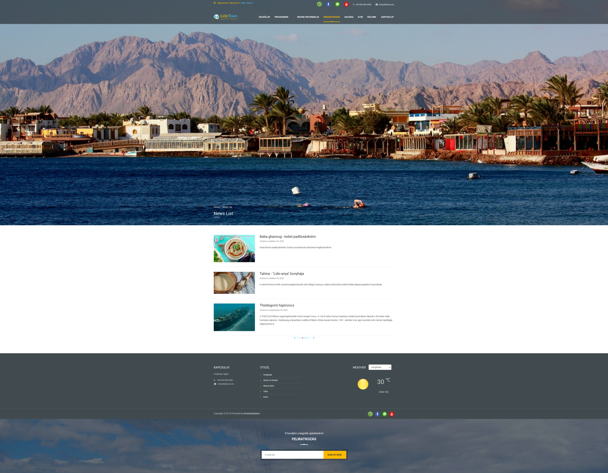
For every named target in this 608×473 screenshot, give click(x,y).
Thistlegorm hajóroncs (277, 305)
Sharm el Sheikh (270, 380)
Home (217, 207)
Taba (265, 391)
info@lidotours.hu (386, 4)
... (311, 338)
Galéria (348, 17)
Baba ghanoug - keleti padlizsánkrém (288, 237)
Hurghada (267, 375)
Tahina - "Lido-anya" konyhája (282, 274)
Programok (281, 17)
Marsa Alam (268, 386)
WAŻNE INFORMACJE (308, 17)
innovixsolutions (252, 413)
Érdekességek (331, 17)
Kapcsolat (387, 17)
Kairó (265, 397)
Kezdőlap (264, 17)
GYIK (360, 17)
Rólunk (371, 17)
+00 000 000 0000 (363, 4)
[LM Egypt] (226, 16)
